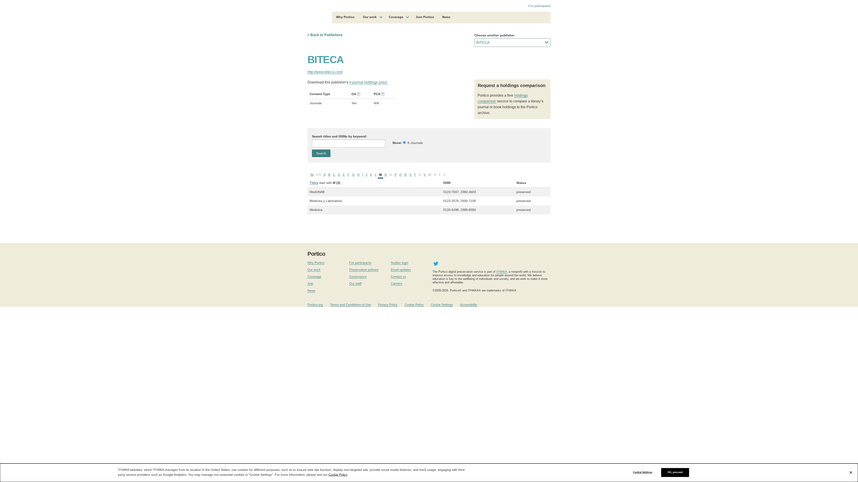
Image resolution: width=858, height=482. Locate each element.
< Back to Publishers (325, 35)
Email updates (401, 269)
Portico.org (315, 304)
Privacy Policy (387, 304)
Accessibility (468, 304)
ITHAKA (501, 271)
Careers (396, 283)
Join (310, 283)
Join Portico (425, 17)
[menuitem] (345, 18)
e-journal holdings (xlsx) (368, 82)
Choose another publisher (494, 35)
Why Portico (345, 17)
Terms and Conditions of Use (350, 304)
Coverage (396, 17)
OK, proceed (675, 472)
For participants (539, 6)
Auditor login (399, 262)
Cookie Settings (442, 304)
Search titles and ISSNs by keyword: (339, 136)
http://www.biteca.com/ (325, 72)
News (446, 17)
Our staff (355, 283)
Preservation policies (364, 269)
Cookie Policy (414, 304)
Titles (314, 183)
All (311, 175)
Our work (370, 17)
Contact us (398, 276)
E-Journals (415, 143)
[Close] (851, 472)
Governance (358, 276)
